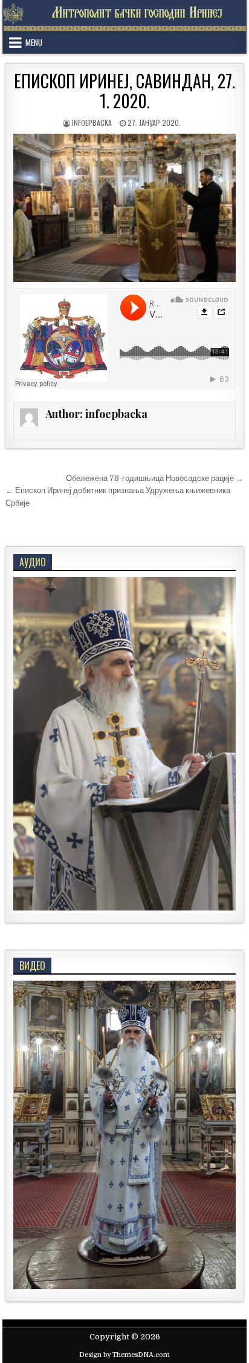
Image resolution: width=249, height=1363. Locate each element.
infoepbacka (92, 122)
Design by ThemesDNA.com (124, 1355)
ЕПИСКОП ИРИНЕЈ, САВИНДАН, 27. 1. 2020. (124, 91)
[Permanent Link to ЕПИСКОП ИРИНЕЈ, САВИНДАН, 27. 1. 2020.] (124, 208)
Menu (33, 42)
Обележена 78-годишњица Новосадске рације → (155, 478)
